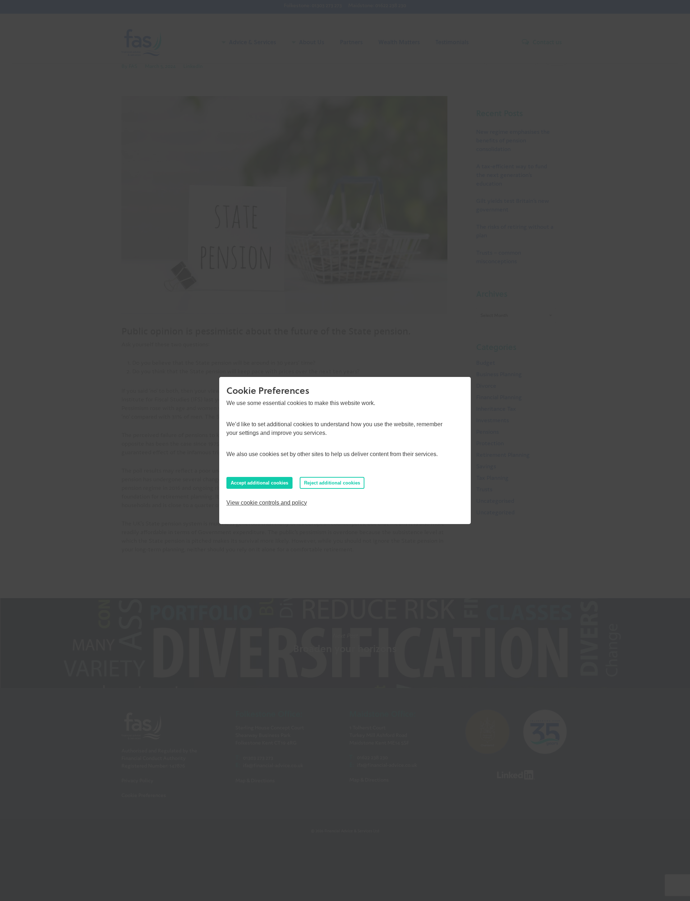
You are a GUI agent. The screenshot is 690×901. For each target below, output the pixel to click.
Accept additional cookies (259, 483)
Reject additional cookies (332, 483)
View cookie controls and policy (266, 503)
